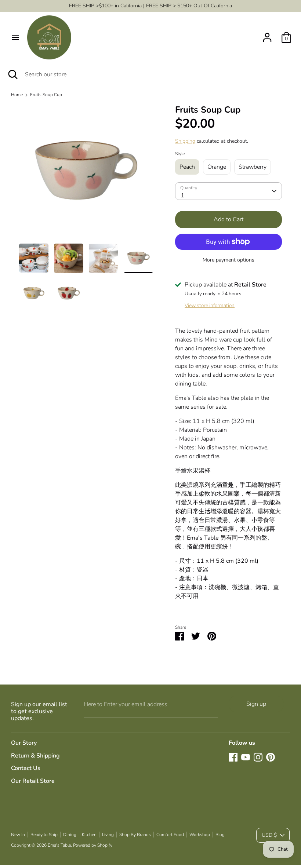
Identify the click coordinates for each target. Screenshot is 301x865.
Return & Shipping (35, 756)
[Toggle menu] (15, 37)
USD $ (269, 835)
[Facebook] (233, 757)
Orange (216, 167)
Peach (187, 167)
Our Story (24, 743)
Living (108, 834)
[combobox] (228, 191)
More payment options (228, 259)
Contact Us (25, 768)
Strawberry (252, 167)
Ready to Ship (44, 834)
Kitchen (89, 834)
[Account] (267, 34)
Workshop (199, 834)
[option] (86, 174)
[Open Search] (12, 74)
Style (180, 154)
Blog (220, 834)
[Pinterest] (270, 757)
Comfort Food (170, 834)
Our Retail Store (33, 781)
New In (18, 834)
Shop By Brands (135, 834)
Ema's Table (59, 845)
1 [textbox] (182, 195)
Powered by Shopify (92, 845)
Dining (69, 834)
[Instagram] (258, 757)
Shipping (185, 141)
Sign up (256, 704)
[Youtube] (245, 757)
